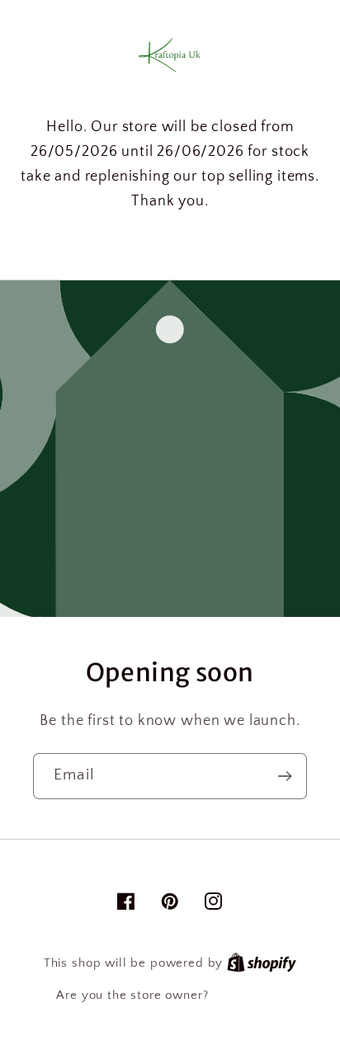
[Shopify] (261, 963)
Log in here (247, 995)
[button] (169, 243)
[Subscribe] (284, 776)
